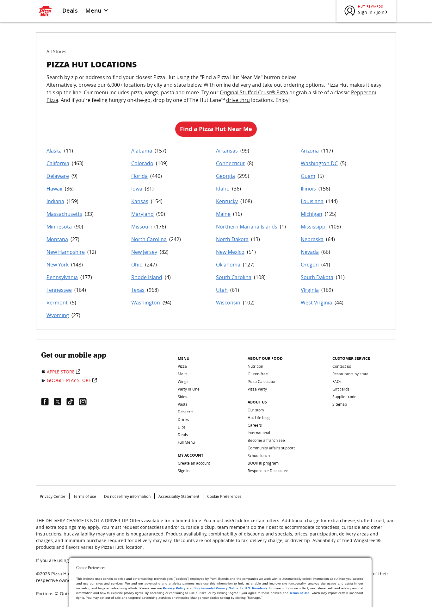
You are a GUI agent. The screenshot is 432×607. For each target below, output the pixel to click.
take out (272, 84)
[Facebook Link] (47, 401)
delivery (241, 84)
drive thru (238, 100)
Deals (70, 10)
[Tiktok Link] (72, 401)
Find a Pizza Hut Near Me (216, 129)
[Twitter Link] (60, 401)
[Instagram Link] (85, 401)
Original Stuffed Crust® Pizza (254, 92)
